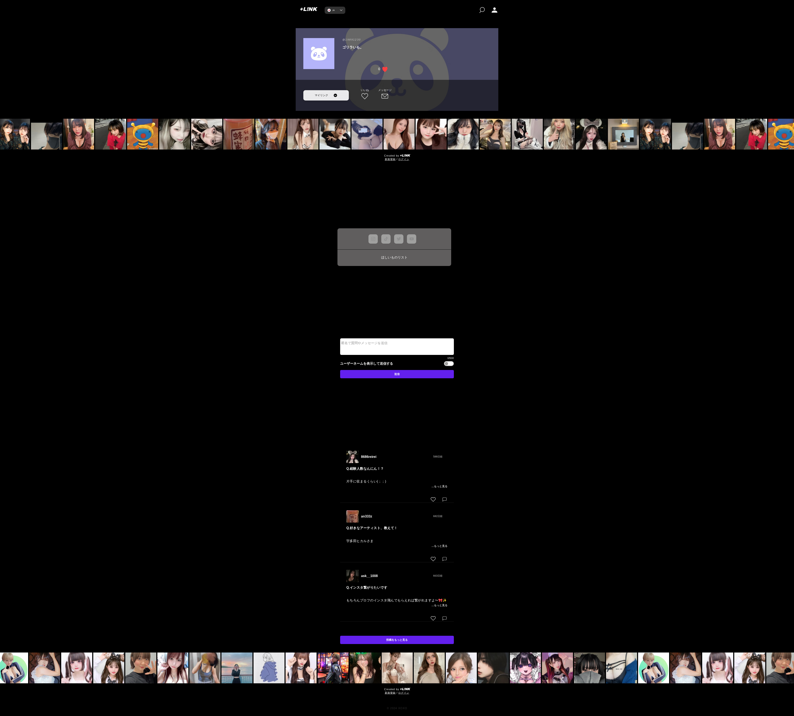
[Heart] (433, 499)
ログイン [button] (403, 159)
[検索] (482, 10)
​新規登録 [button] (390, 159)
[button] (494, 10)
